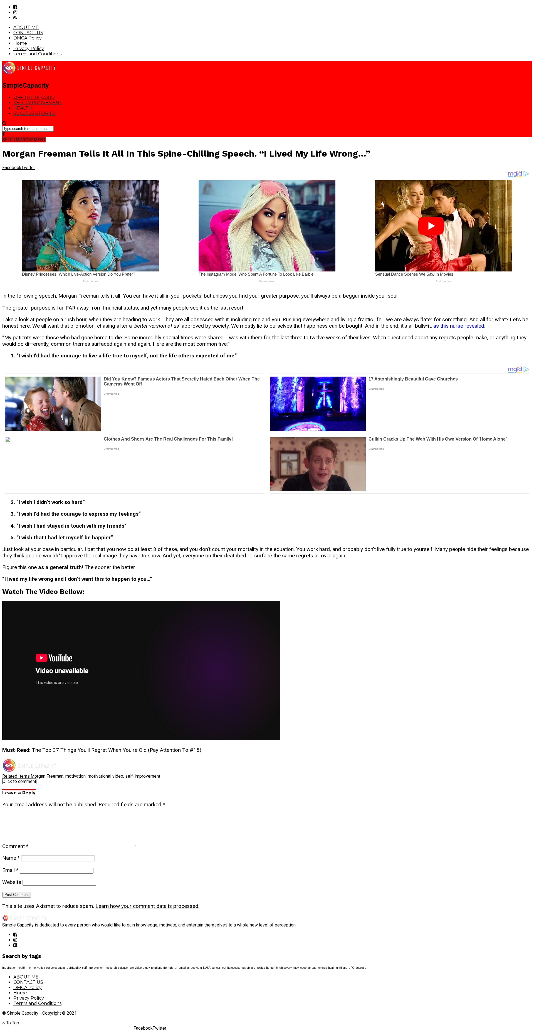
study (146, 967)
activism (196, 967)
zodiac (260, 967)
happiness (248, 967)
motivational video (105, 776)
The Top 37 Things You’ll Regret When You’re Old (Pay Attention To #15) (116, 750)
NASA (207, 967)
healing (333, 967)
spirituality (74, 967)
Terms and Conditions (37, 53)
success (360, 967)
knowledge (299, 967)
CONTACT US (28, 32)
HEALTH (22, 108)
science (123, 967)
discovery (286, 967)
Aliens (343, 967)
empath (312, 967)
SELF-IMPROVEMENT (37, 102)
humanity (272, 967)
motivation (75, 776)
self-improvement (142, 776)
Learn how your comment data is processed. (147, 906)
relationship (159, 967)
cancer (216, 967)
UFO (351, 967)
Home (20, 43)
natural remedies (179, 967)
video (138, 967)
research (111, 967)
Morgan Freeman (47, 776)
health (22, 967)
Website (11, 882)
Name (11, 858)
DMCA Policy (27, 38)
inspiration (9, 967)
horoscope (233, 967)
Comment (15, 846)
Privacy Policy (28, 48)
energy (322, 967)
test (223, 967)
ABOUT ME (26, 27)
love (131, 967)
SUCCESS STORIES (34, 113)
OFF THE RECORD (34, 97)
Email (10, 870)
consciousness (56, 967)
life (29, 967)
